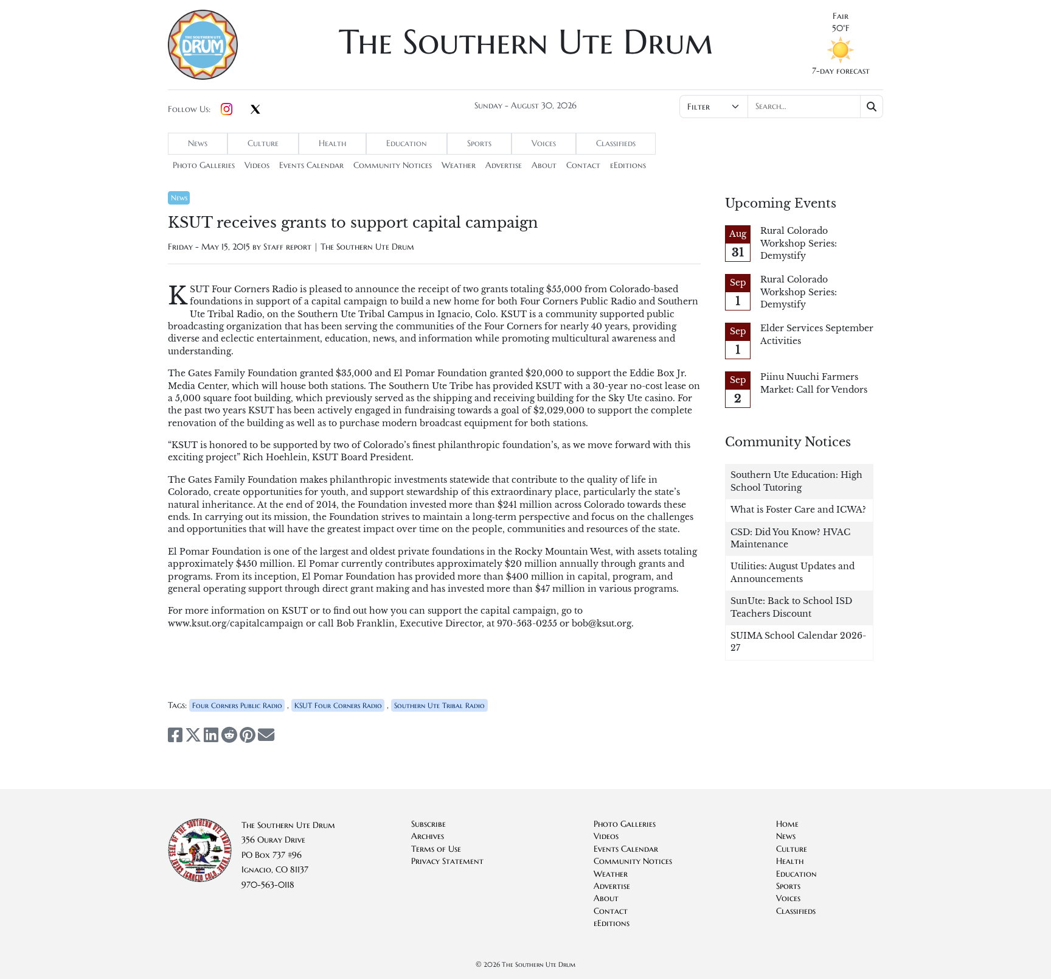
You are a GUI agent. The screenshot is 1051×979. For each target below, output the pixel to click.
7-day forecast (841, 71)
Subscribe (428, 824)
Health (332, 143)
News (197, 143)
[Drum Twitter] (255, 110)
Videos (257, 165)
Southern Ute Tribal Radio (439, 705)
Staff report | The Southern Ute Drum (338, 247)
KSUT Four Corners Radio (338, 705)
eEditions (628, 165)
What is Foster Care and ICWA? (798, 510)
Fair (840, 16)
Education (406, 143)
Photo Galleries (204, 165)
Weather (459, 165)
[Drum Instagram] (226, 109)
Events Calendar (311, 165)
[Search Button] (872, 106)
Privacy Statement (447, 861)
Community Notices (392, 165)
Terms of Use (436, 849)
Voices (544, 143)
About (544, 165)
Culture (263, 143)
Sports (479, 143)
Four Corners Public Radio (237, 705)
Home (787, 824)
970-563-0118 (267, 885)
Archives (427, 836)
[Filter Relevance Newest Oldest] (780, 106)
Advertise (503, 165)
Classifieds (616, 143)
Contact (583, 165)
